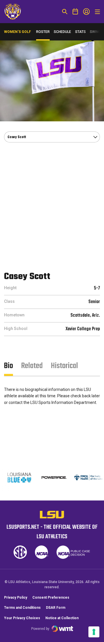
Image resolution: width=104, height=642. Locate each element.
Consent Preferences (50, 597)
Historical (64, 366)
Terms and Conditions (22, 608)
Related (32, 366)
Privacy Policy (15, 597)
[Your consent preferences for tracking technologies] (93, 631)
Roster (43, 32)
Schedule (62, 32)
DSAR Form (55, 608)
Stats (80, 32)
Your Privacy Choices (22, 618)
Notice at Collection (62, 618)
